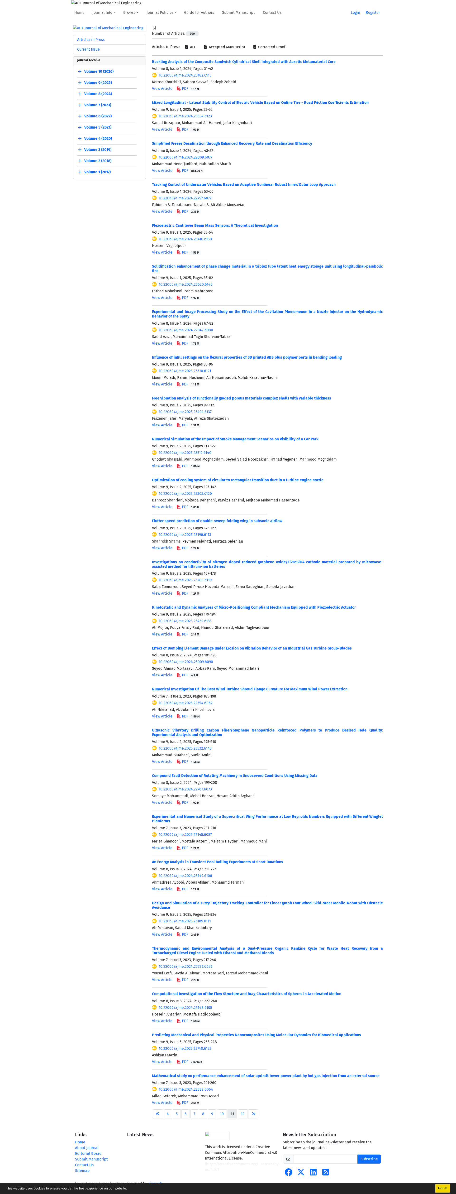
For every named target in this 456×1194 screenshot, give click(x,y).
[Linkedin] (313, 1173)
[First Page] (157, 1113)
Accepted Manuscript (226, 47)
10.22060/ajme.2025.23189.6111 (185, 921)
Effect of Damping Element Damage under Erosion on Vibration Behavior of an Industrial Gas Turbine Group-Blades (252, 648)
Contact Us (272, 12)
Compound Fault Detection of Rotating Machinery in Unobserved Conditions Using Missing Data (235, 775)
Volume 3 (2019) (97, 150)
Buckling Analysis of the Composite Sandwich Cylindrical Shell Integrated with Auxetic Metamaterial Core (244, 61)
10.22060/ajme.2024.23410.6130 (185, 239)
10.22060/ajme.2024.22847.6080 (186, 330)
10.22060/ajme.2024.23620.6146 (186, 284)
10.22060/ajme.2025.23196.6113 (185, 534)
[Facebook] (288, 1173)
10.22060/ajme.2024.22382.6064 (186, 1089)
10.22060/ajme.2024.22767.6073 (185, 789)
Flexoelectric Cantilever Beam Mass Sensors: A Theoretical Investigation (215, 225)
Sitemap (82, 1170)
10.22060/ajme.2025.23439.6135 (185, 621)
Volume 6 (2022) (98, 116)
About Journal (87, 1148)
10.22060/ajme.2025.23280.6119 (185, 580)
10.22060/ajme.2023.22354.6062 (186, 703)
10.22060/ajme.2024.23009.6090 (186, 662)
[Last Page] (253, 1113)
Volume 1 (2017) (97, 172)
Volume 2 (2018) (97, 161)
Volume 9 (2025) (98, 83)
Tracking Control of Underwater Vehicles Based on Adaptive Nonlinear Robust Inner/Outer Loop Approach (244, 184)
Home (79, 12)
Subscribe (369, 1159)
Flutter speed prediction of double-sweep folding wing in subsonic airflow (217, 521)
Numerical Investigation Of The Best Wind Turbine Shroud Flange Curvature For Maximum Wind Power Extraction (249, 689)
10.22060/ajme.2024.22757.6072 (185, 198)
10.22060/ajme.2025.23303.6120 (185, 493)
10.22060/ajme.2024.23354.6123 (185, 116)
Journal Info (102, 12)
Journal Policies (160, 12)
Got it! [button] (442, 1188)
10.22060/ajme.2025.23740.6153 (185, 1048)
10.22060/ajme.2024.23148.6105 (185, 1007)
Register (373, 12)
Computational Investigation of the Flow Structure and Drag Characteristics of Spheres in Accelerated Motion (246, 994)
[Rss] (325, 1173)
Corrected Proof (271, 47)
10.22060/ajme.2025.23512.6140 (185, 452)
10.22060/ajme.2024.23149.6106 (185, 875)
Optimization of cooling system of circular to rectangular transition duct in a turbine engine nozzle (237, 480)
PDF (190, 88)
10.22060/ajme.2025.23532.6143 (185, 748)
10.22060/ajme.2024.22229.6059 (185, 966)
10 (222, 1114)
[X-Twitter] (301, 1173)
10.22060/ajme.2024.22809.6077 (185, 157)
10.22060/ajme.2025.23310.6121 (185, 371)
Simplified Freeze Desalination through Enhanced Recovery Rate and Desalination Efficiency (232, 143)
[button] (128, 1189)
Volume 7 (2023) (97, 105)
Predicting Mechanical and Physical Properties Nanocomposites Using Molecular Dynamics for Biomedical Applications (256, 1035)
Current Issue (88, 49)
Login (355, 12)
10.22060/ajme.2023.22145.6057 (185, 834)
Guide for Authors (199, 12)
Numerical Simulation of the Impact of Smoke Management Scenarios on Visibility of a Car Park (235, 439)
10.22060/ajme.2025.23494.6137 (185, 411)
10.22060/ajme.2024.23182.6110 (185, 75)
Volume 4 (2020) (98, 138)
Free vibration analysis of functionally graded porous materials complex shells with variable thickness (241, 398)
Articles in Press (90, 39)
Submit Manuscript (238, 12)
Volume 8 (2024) (98, 94)
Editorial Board (88, 1153)
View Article (162, 88)
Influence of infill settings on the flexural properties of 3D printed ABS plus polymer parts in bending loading (247, 357)
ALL (192, 47)
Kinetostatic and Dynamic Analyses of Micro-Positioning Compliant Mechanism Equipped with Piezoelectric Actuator (254, 607)
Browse (129, 12)
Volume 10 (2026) (99, 71)
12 (242, 1114)
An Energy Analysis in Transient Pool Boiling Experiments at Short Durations (217, 862)
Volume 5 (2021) (97, 127)
